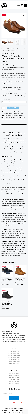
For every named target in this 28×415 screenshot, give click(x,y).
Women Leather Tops (14, 359)
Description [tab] (4, 126)
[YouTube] (21, 403)
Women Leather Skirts (14, 363)
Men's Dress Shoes (9, 117)
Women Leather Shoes (14, 351)
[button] (24, 15)
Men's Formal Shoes (17, 117)
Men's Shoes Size (5, 99)
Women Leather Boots (14, 353)
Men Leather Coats (14, 381)
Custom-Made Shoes (9, 115)
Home (2, 48)
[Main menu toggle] (25, 5)
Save (5, 14)
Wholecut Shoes (21, 119)
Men (6, 48)
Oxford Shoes (8, 119)
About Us (15, 412)
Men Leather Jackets (14, 379)
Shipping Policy (5, 410)
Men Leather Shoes (12, 48)
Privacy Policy (7, 412)
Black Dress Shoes (15, 113)
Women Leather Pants (14, 361)
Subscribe (14, 398)
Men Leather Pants (14, 383)
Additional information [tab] (7, 129)
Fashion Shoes (17, 115)
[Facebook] (7, 403)
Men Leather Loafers (14, 375)
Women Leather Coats (14, 357)
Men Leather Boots (14, 377)
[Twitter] (17, 403)
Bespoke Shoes (7, 113)
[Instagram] (10, 403)
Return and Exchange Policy (19, 410)
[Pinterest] (14, 403)
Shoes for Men (14, 119)
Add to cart (13, 107)
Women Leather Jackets (14, 355)
